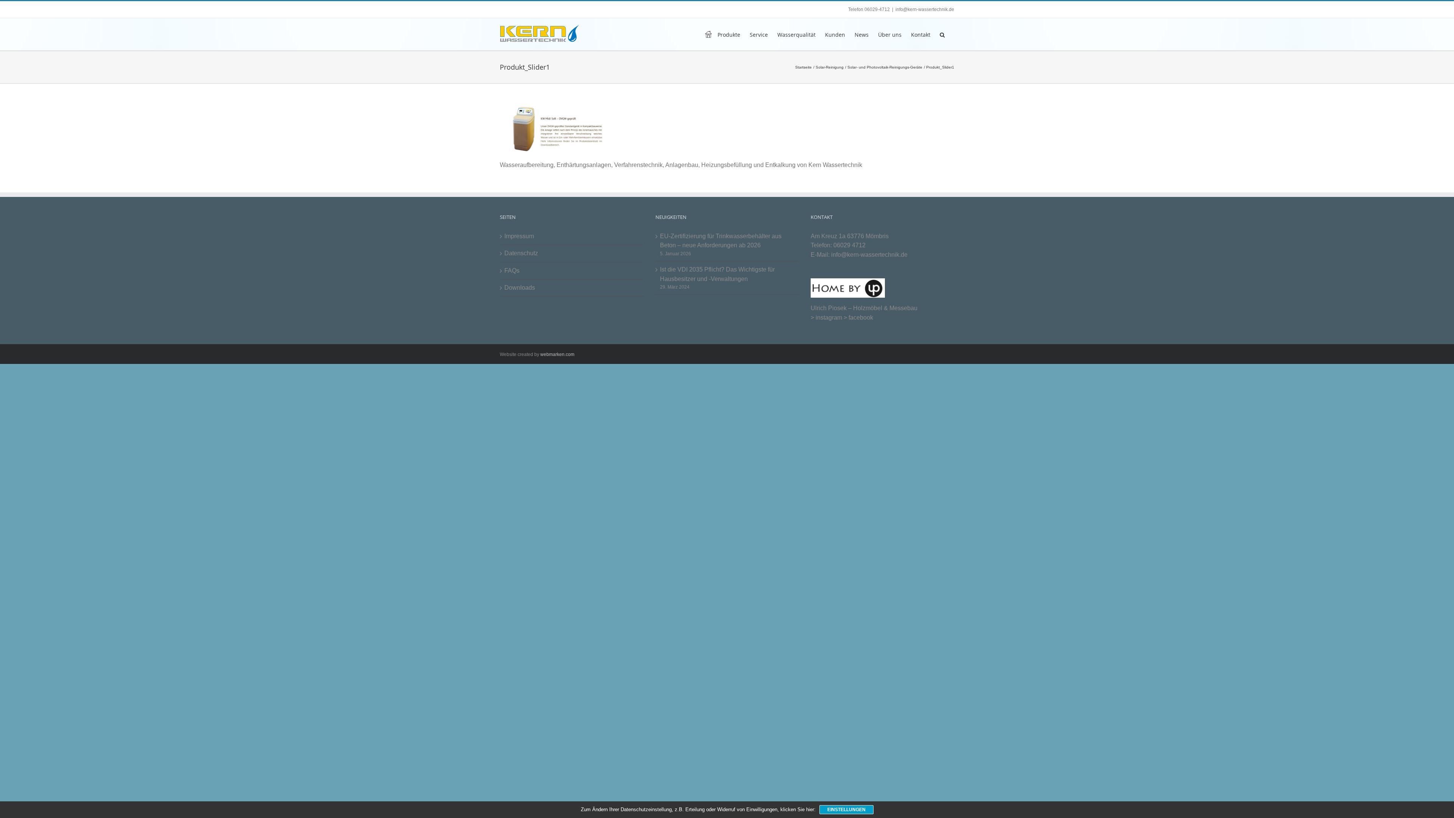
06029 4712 (849, 245)
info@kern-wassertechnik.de (924, 9)
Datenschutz (521, 253)
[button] (942, 34)
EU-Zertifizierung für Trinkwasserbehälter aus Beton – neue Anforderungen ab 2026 (721, 241)
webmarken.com (557, 354)
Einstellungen (846, 809)
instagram (829, 317)
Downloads (519, 287)
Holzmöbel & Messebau (885, 308)
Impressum (519, 236)
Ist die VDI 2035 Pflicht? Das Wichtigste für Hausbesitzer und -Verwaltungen (717, 274)
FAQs (512, 270)
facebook (861, 317)
